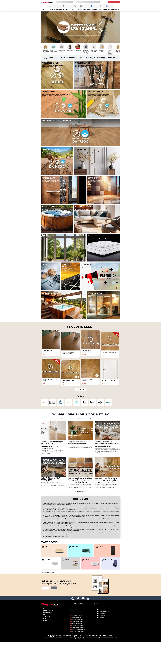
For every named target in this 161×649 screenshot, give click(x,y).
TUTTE (44, 9)
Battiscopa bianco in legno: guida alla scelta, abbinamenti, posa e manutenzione (52, 444)
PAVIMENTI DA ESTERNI (117, 9)
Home (51, 9)
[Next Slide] (118, 27)
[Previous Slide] (43, 27)
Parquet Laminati (92, 9)
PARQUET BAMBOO (81, 9)
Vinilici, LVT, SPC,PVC (104, 9)
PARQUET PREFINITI (59, 9)
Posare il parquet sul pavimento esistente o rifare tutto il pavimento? (106, 443)
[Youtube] (83, 598)
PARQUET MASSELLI (70, 9)
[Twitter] (78, 598)
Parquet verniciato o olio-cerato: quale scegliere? (78, 442)
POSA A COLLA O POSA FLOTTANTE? (50, 479)
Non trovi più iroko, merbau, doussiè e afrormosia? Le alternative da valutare (80, 480)
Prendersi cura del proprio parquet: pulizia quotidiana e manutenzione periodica (107, 480)
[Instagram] (88, 598)
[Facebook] (73, 598)
